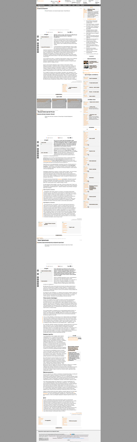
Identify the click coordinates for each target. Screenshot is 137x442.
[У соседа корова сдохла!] (86, 83)
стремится (60, 179)
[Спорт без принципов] (86, 78)
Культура (77, 5)
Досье (91, 7)
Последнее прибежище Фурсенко (85, 3)
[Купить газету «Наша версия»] (51, 1)
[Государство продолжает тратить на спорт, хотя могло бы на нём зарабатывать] (65, 421)
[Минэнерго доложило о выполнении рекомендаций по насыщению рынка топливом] (86, 187)
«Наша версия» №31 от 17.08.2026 (77, 413)
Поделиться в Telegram (38, 50)
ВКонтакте (73, 434)
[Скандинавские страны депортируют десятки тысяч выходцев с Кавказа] (86, 151)
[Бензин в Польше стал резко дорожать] (41, 224)
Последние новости (91, 19)
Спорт (73, 5)
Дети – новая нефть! (44, 152)
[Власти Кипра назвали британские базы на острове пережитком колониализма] (74, 341)
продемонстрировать (47, 161)
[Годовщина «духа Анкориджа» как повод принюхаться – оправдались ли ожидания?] (65, 227)
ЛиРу (74, 434)
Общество (64, 5)
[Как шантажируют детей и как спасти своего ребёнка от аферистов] (41, 420)
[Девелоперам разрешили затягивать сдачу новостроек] (86, 109)
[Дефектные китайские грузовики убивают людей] (86, 196)
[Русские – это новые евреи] (86, 92)
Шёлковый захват (97, 3)
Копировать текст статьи (38, 52)
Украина (50, 5)
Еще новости (91, 56)
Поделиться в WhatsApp (38, 45)
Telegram (71, 434)
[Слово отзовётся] (86, 96)
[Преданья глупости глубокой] (86, 103)
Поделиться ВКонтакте (38, 36)
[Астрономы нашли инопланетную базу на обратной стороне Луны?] (86, 161)
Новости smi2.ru (40, 237)
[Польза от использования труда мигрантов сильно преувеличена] (86, 204)
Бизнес (69, 5)
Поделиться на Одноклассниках (38, 43)
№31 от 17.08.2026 (55, 1)
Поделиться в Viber (38, 48)
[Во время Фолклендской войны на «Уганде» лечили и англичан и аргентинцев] (65, 88)
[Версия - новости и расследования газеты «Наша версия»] (44, 2)
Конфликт (59, 5)
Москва (82, 5)
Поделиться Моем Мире (38, 40)
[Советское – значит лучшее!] (86, 87)
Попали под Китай (44, 281)
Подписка (53, 2)
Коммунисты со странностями (74, 3)
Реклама (58, 2)
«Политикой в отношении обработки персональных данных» (73, 438)
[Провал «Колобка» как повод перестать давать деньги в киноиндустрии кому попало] (86, 177)
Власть (54, 5)
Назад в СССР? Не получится (45, 47)
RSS (70, 434)
